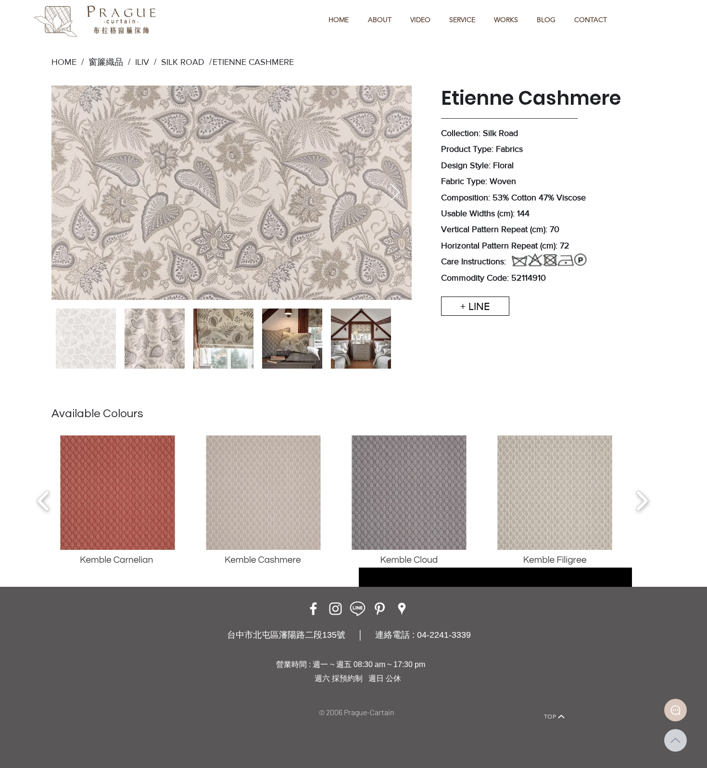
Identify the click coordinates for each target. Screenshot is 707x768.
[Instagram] (335, 608)
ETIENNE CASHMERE (253, 62)
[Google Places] (401, 608)
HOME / (67, 62)
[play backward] (43, 500)
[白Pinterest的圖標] (379, 608)
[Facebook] (313, 608)
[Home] (144, 703)
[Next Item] (395, 193)
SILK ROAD (180, 62)
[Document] (675, 710)
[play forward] (642, 500)
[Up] (675, 740)
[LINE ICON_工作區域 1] (357, 608)
